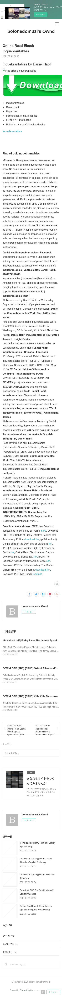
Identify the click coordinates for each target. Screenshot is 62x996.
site (48, 561)
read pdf (37, 574)
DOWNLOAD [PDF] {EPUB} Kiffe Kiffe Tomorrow (30, 696)
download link (31, 539)
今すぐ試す (40, 14)
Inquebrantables (12, 131)
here (43, 530)
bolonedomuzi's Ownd (31, 31)
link (50, 543)
